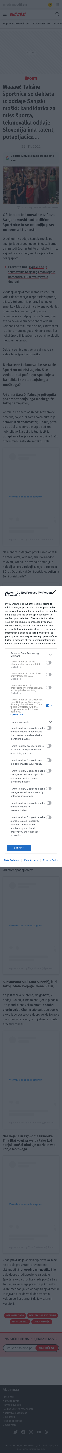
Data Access (31, 860)
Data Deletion (11, 860)
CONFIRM (19, 848)
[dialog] (31, 726)
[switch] (48, 662)
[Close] (55, 593)
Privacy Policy (50, 860)
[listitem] (31, 654)
